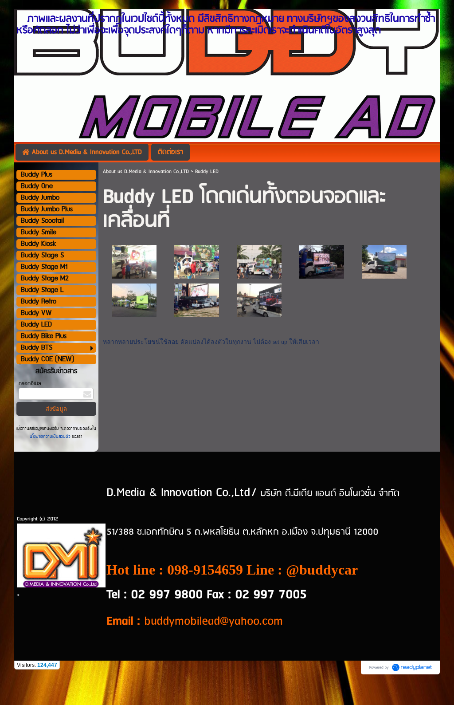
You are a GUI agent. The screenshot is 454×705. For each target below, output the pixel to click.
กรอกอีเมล (30, 383)
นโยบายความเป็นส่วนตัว (51, 436)
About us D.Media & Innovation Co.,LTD (146, 171)
